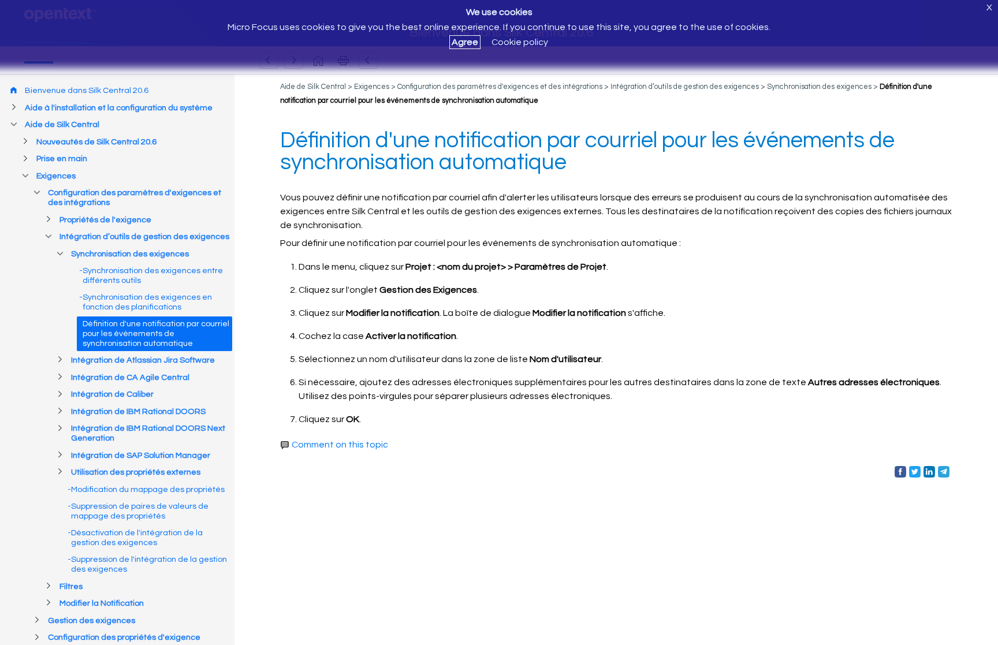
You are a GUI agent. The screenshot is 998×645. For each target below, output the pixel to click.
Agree (465, 42)
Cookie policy (519, 42)
